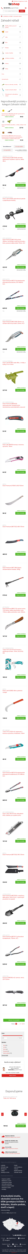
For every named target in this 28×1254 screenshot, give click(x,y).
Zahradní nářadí (17, 16)
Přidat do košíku (20, 185)
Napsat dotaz (12, 1075)
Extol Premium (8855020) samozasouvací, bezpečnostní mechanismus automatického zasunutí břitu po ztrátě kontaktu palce (12, 137)
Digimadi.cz (14, 1252)
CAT (4, 1047)
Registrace (21, 1)
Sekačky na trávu (5, 1172)
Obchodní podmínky (7, 1184)
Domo (5, 1049)
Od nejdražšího (7, 150)
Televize (16, 1169)
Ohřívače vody (4, 1167)
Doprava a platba (6, 1179)
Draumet (6, 1051)
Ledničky (3, 1165)
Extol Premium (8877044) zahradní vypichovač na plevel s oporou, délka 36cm (13, 114)
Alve (5, 1045)
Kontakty (4, 1189)
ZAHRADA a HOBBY (8, 16)
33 (20, 1024)
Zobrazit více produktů (14, 1020)
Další (23, 1024)
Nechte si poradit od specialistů (12, 1153)
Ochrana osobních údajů (8, 1186)
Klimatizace (4, 1169)
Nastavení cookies (6, 1187)
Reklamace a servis (6, 1180)
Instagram (7, 1240)
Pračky (15, 1165)
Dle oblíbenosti (7, 146)
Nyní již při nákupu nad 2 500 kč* (12, 1137)
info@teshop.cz (12, 1238)
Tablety (3, 1170)
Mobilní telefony (18, 1170)
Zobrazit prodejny (5, 1210)
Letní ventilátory (18, 1167)
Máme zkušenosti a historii (11, 1148)
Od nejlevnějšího (19, 146)
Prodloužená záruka (7, 1182)
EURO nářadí (7, 1053)
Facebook (22, 1238)
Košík (26, 1)
